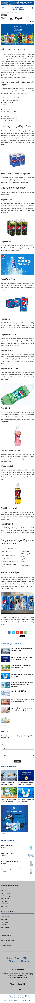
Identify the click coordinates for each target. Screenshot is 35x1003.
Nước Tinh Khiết (17, 996)
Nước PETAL (4, 925)
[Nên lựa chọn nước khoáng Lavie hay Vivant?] (5, 676)
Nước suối (12, 997)
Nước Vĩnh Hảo (5, 893)
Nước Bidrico (5, 922)
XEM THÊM (18, 644)
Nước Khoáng (7, 996)
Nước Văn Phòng (21, 997)
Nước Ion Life (5, 898)
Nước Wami (4, 930)
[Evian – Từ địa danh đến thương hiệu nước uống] (5, 651)
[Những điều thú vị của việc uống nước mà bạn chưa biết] (5, 659)
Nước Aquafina (5, 917)
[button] (32, 8)
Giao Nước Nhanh (5, 12)
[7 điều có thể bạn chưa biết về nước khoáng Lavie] (5, 668)
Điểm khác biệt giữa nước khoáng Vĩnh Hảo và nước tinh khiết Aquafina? (22, 684)
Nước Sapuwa (5, 927)
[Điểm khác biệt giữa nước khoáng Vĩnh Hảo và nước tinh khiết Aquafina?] (5, 685)
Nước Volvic (4, 906)
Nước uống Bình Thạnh (7, 940)
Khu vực (4, 744)
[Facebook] (15, 989)
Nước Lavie (4, 890)
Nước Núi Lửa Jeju (6, 896)
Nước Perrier (4, 904)
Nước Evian (4, 901)
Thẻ (3, 752)
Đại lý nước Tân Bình (7, 943)
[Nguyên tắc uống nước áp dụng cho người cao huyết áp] (5, 710)
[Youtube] (20, 989)
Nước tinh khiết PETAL (18, 691)
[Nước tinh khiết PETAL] (5, 693)
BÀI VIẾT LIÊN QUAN (7, 644)
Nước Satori (4, 919)
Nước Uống (14, 12)
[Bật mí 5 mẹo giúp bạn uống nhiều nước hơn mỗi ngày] (5, 702)
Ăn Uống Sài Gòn (6, 945)
